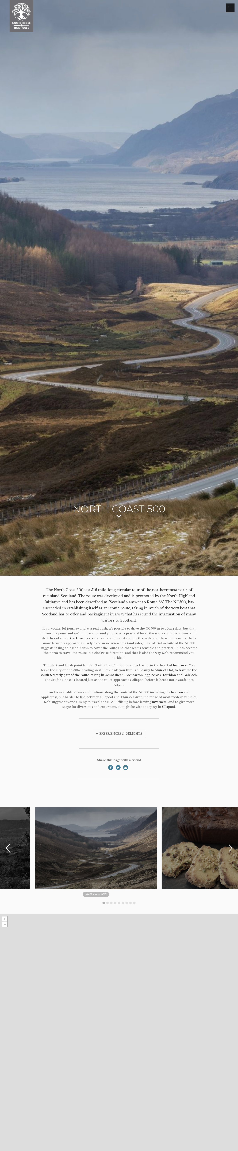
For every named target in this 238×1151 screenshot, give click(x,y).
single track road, (73, 638)
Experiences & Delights (120, 733)
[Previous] (7, 848)
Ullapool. (169, 707)
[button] (4, 919)
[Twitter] (118, 767)
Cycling (134, 894)
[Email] (125, 767)
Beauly (144, 670)
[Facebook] (110, 767)
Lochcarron (174, 692)
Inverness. (180, 665)
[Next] (231, 848)
